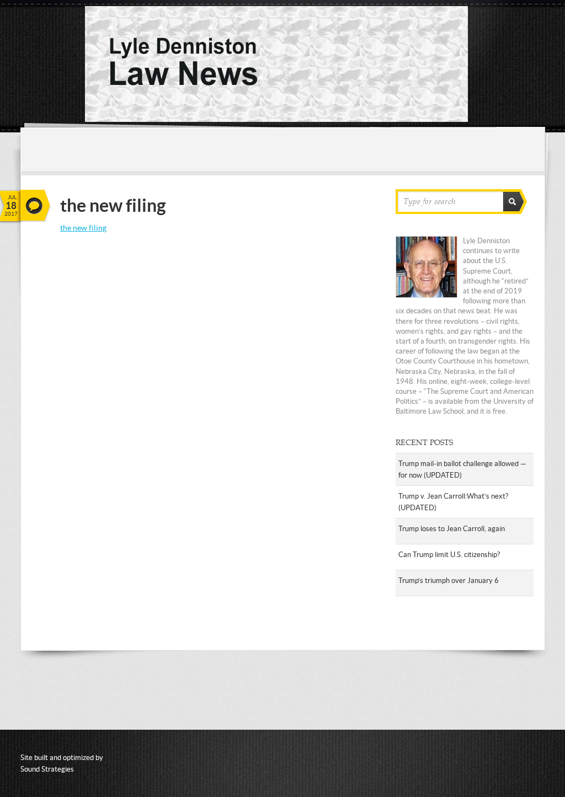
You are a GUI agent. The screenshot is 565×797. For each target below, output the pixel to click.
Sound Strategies (47, 769)
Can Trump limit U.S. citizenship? (449, 554)
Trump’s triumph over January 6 (448, 580)
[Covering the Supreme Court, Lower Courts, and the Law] (276, 119)
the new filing (83, 227)
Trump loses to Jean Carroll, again (451, 529)
